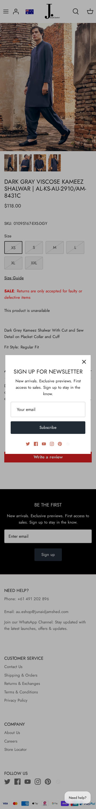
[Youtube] (44, 444)
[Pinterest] (60, 444)
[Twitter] (28, 444)
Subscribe (48, 427)
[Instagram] (52, 444)
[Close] (84, 362)
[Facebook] (36, 444)
